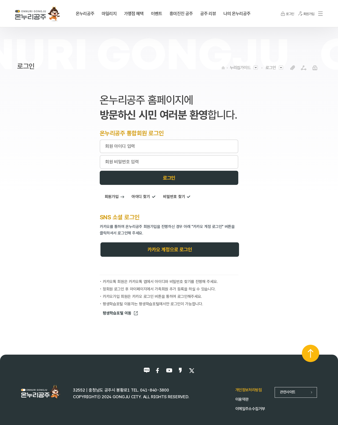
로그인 (271, 67)
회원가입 (112, 196)
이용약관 (241, 399)
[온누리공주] (37, 13)
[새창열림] (146, 370)
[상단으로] (310, 353)
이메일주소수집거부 (250, 408)
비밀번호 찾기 (174, 196)
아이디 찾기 (141, 196)
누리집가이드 (240, 67)
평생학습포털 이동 (117, 313)
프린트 (315, 67)
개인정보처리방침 (248, 390)
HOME (223, 68)
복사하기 (292, 67)
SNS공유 (303, 67)
